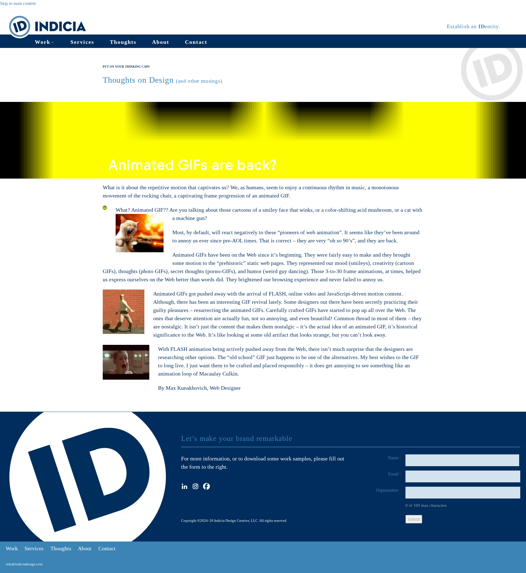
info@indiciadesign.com (24, 564)
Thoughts (123, 42)
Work (42, 42)
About (160, 42)
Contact (196, 42)
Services (82, 42)
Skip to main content (18, 3)
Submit (414, 519)
